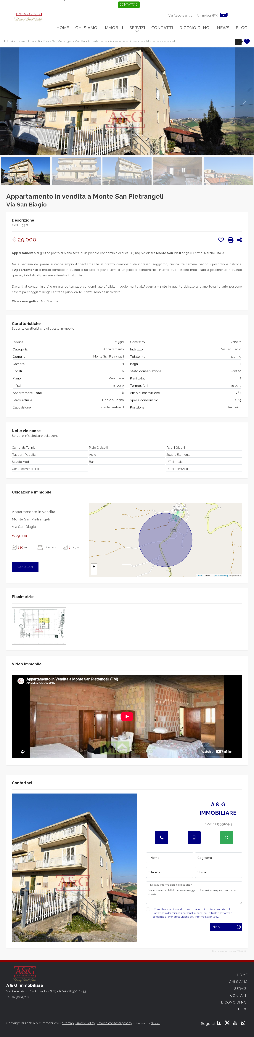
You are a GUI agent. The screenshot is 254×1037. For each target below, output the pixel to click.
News (223, 27)
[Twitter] (227, 1023)
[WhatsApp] (243, 1023)
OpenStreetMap (221, 575)
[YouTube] (235, 1023)
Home (63, 27)
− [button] (94, 572)
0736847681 (21, 997)
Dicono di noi (195, 27)
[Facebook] (219, 1023)
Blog (241, 27)
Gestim (155, 1023)
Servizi (137, 27)
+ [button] (94, 566)
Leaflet (200, 575)
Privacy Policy (85, 1023)
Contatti (162, 27)
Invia (216, 927)
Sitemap (68, 1023)
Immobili (113, 27)
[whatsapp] (226, 837)
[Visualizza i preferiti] (246, 43)
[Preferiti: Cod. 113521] (221, 240)
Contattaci (129, 4)
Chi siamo (86, 27)
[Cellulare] (194, 837)
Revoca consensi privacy (114, 1023)
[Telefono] (161, 837)
